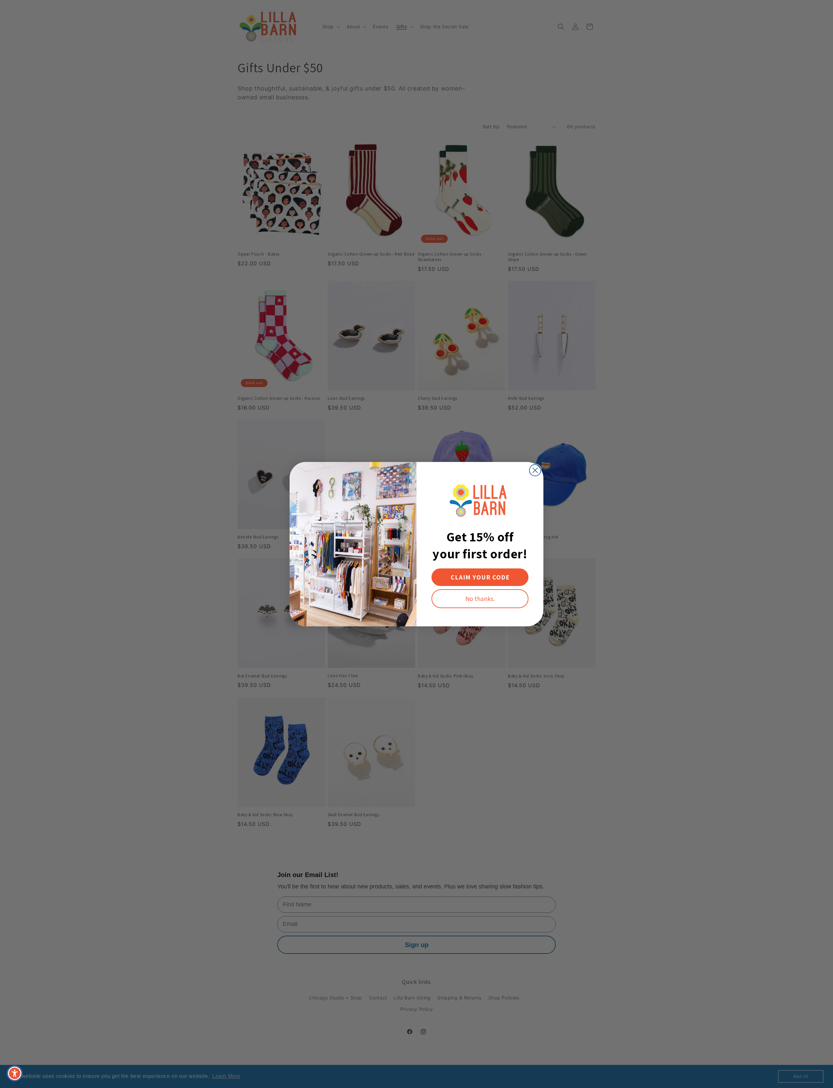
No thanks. (480, 598)
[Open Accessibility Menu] (15, 1073)
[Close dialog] (535, 470)
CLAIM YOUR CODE (480, 577)
